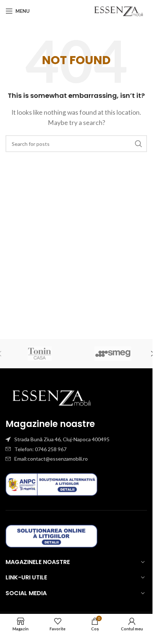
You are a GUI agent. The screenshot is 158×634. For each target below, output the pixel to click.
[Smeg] (113, 353)
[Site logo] (118, 10)
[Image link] (51, 396)
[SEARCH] (138, 143)
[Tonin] (39, 353)
